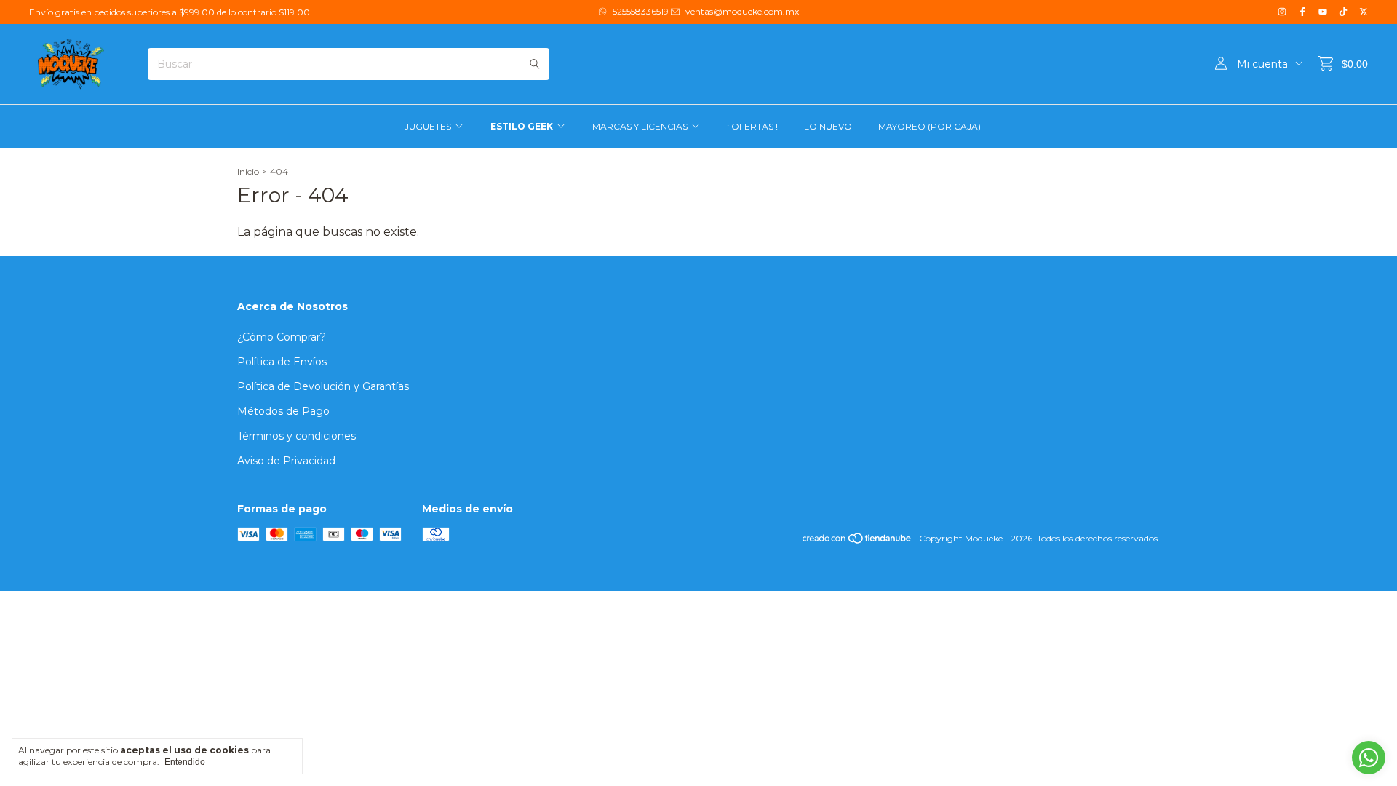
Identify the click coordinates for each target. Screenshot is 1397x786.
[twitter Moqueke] (1363, 12)
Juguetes (428, 126)
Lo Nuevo (828, 126)
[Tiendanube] (857, 541)
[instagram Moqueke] (1282, 12)
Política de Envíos (282, 361)
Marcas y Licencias (640, 126)
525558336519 (641, 11)
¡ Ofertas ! (752, 126)
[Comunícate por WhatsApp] (1368, 757)
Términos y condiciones (296, 435)
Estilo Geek (521, 126)
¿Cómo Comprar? (281, 337)
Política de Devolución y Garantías (323, 386)
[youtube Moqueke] (1322, 12)
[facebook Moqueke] (1302, 12)
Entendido (184, 762)
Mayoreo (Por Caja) (929, 126)
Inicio (248, 171)
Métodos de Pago (283, 411)
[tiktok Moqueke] (1343, 12)
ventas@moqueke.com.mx (742, 11)
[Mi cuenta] (1221, 64)
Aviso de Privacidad (286, 460)
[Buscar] (534, 64)
